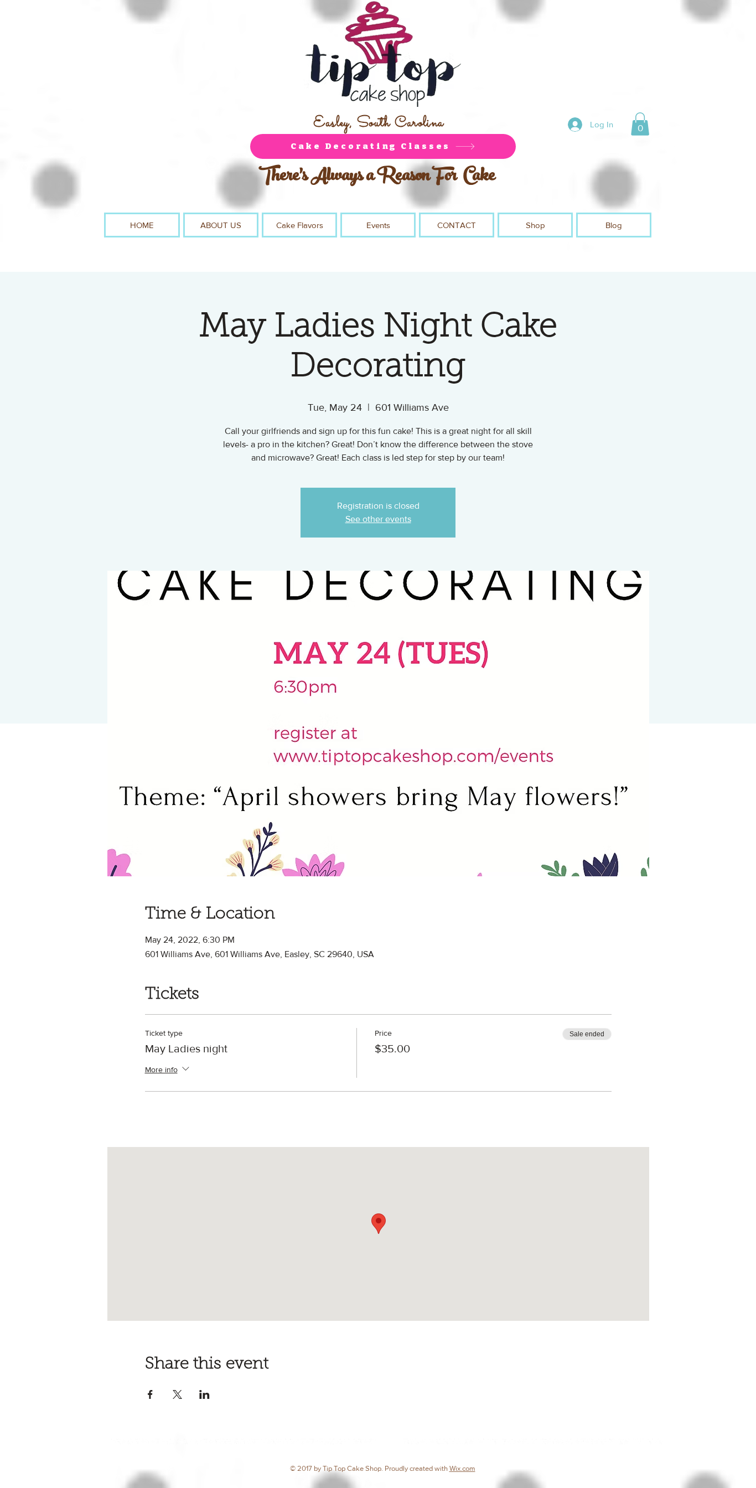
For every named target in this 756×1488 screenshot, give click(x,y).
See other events (378, 519)
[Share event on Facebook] (150, 1394)
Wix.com (462, 1468)
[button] (640, 124)
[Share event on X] (177, 1394)
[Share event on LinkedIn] (204, 1394)
